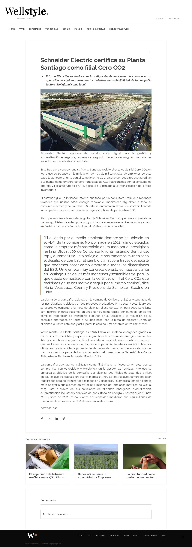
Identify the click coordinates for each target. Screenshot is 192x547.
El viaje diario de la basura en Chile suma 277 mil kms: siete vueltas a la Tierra (46, 476)
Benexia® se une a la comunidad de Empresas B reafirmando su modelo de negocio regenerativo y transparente (95, 476)
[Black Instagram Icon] (182, 537)
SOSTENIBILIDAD (49, 408)
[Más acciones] (150, 52)
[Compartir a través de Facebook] (41, 418)
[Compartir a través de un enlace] (64, 418)
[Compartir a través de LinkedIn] (56, 418)
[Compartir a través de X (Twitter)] (49, 418)
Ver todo (162, 438)
